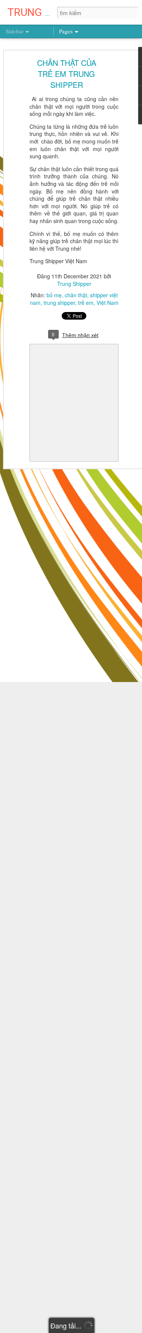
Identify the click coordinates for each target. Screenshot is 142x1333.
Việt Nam (108, 302)
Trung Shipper (74, 283)
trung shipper (59, 302)
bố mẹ (54, 295)
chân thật (76, 295)
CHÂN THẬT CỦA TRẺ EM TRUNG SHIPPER (66, 73)
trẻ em (86, 302)
